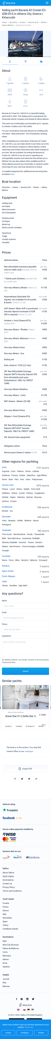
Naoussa (38, 497)
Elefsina (29, 493)
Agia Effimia (42, 475)
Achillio (20, 521)
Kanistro (38, 542)
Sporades (6, 516)
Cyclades (6, 556)
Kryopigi (5, 550)
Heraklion (13, 585)
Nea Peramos (14, 546)
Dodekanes (7, 507)
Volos (4, 521)
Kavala (30, 534)
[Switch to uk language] (33, 1010)
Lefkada (35, 471)
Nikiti (4, 538)
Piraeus (5, 489)
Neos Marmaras (14, 538)
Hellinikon (6, 493)
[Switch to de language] (28, 1010)
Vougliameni (39, 493)
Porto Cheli (35, 489)
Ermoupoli (43, 560)
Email (4, 612)
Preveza (14, 475)
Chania (5, 585)
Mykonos (33, 560)
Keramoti (22, 542)
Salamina (21, 497)
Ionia (4, 467)
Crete (4, 581)
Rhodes (5, 511)
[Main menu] (47, 3)
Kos (11, 511)
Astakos (5, 566)
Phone (4, 624)
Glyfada (5, 497)
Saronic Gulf (7, 485)
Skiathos (27, 521)
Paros (11, 560)
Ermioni (13, 501)
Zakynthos (31, 475)
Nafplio (27, 489)
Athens (19, 489)
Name (4, 601)
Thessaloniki (39, 534)
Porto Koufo (7, 534)
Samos (36, 521)
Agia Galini (23, 585)
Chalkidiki (6, 530)
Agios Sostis (7, 571)
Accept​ (8, 1033)
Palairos (20, 471)
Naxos (4, 560)
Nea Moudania (19, 534)
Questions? (6, 636)
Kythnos (5, 501)
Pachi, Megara (8, 576)
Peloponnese (37, 479)
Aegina (13, 497)
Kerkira (22, 475)
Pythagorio (6, 525)
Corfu (13, 471)
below (12, 174)
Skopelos (11, 521)
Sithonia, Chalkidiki (9, 542)
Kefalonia (6, 475)
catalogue (28, 751)
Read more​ (29, 1027)
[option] (25, 44)
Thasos (31, 542)
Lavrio (12, 489)
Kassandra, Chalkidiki (31, 538)
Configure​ (25, 1033)
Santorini (24, 560)
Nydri (11, 479)
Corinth (22, 493)
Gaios (28, 479)
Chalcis (14, 493)
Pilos (16, 479)
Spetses (29, 497)
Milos (17, 560)
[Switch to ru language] (24, 1010)
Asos (22, 479)
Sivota (4, 479)
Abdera (5, 546)
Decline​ (41, 1033)
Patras (28, 471)
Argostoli (5, 471)
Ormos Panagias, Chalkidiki (33, 546)
